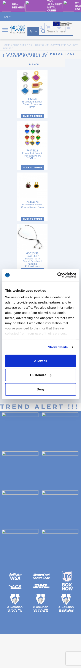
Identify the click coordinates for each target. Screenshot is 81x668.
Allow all (40, 361)
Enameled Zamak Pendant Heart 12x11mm (32, 154)
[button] (43, 31)
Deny (40, 389)
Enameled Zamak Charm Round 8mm (32, 204)
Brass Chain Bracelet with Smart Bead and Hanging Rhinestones (32, 260)
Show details (58, 347)
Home (6, 45)
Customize (38, 375)
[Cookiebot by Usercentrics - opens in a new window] (57, 275)
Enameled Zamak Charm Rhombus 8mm (32, 103)
